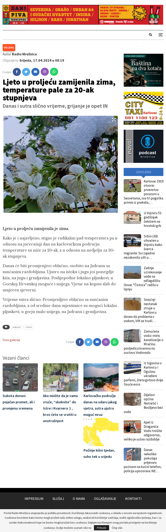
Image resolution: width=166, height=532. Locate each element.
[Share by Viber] (45, 72)
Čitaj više (117, 527)
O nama (79, 498)
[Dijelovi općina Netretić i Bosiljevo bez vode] (132, 399)
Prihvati (101, 528)
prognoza (17, 327)
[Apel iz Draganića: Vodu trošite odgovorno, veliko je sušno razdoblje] (132, 426)
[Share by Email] (35, 72)
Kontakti (133, 498)
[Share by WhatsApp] (54, 72)
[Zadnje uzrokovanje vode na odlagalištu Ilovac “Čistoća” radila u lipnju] (132, 272)
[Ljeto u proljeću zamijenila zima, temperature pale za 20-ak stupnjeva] (17, 72)
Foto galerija (11, 340)
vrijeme (28, 327)
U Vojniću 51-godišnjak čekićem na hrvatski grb (153, 219)
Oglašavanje (105, 498)
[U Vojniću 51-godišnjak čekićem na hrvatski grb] (132, 217)
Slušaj (58, 498)
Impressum (33, 498)
